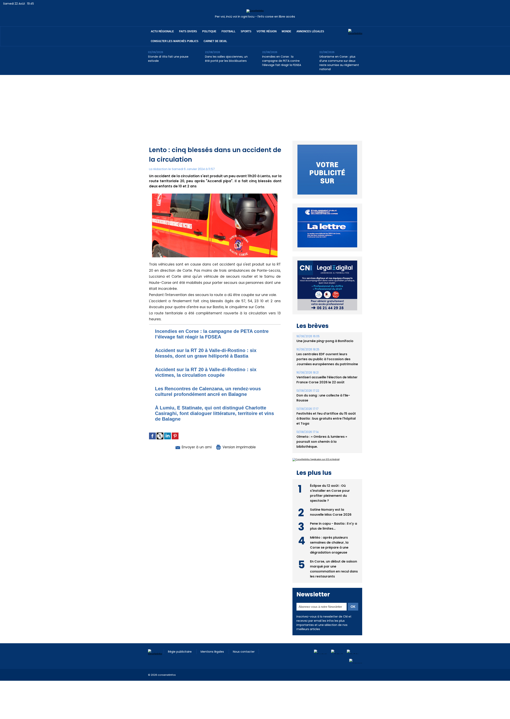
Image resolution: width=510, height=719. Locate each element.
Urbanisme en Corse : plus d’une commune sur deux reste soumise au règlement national (339, 63)
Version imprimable (239, 447)
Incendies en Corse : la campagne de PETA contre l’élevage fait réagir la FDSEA (281, 61)
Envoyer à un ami (196, 447)
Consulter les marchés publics (174, 41)
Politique (209, 31)
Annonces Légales (310, 31)
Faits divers (188, 31)
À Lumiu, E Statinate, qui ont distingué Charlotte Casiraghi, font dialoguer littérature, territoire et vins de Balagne (214, 413)
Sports (246, 31)
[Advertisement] (255, 105)
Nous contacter (244, 642)
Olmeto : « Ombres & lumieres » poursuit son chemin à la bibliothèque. (321, 432)
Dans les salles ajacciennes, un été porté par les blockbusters (226, 59)
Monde (286, 31)
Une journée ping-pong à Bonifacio (324, 332)
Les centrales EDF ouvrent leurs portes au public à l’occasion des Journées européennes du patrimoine (327, 350)
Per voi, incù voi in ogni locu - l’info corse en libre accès (255, 16)
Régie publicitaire (180, 642)
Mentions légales (213, 642)
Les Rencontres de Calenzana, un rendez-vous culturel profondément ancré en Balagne (208, 391)
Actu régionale (162, 31)
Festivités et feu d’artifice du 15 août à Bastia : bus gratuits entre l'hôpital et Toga (326, 409)
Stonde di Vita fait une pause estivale (168, 59)
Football (228, 31)
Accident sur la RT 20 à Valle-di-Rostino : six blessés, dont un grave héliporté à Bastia (205, 353)
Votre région (267, 31)
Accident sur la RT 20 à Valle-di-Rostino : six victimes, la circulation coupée (205, 372)
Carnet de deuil (215, 41)
